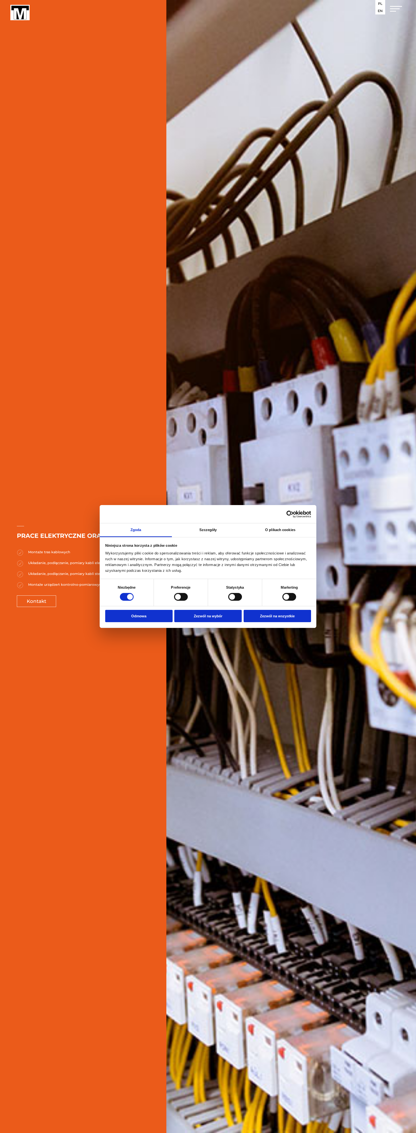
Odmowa (138, 616)
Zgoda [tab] (135, 530)
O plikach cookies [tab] (280, 530)
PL (380, 4)
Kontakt (36, 601)
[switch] (181, 597)
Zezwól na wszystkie (277, 616)
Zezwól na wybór (208, 616)
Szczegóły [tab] (208, 530)
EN (380, 11)
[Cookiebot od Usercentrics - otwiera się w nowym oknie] (290, 514)
